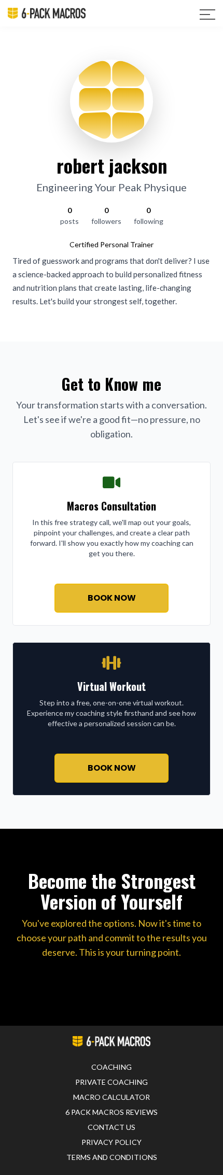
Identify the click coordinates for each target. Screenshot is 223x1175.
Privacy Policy (111, 1142)
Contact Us (111, 1127)
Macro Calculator (111, 1097)
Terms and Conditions (111, 1157)
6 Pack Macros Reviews (111, 1112)
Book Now (112, 598)
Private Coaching (111, 1082)
